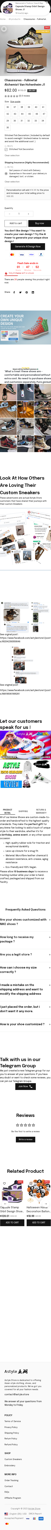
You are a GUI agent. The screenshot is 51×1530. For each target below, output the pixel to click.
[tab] (19, 71)
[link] (8, 8)
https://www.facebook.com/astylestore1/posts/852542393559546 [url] (25, 640)
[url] (17, 817)
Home (3, 19)
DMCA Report (35, 1514)
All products (14, 19)
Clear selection (12, 156)
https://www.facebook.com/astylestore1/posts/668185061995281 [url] (25, 692)
